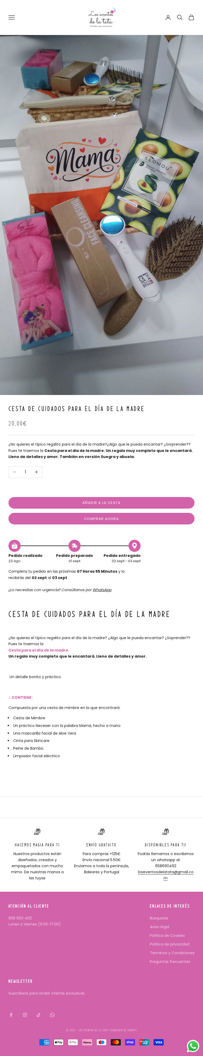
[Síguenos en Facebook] (11, 1015)
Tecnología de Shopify (123, 1030)
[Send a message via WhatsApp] (193, 1046)
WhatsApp (102, 589)
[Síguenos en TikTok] (38, 1015)
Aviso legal (159, 926)
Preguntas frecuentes (170, 961)
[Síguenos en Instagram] (24, 1015)
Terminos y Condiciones (172, 953)
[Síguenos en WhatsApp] (52, 1015)
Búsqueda (159, 918)
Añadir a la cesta (101, 502)
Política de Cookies (167, 935)
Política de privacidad (170, 944)
